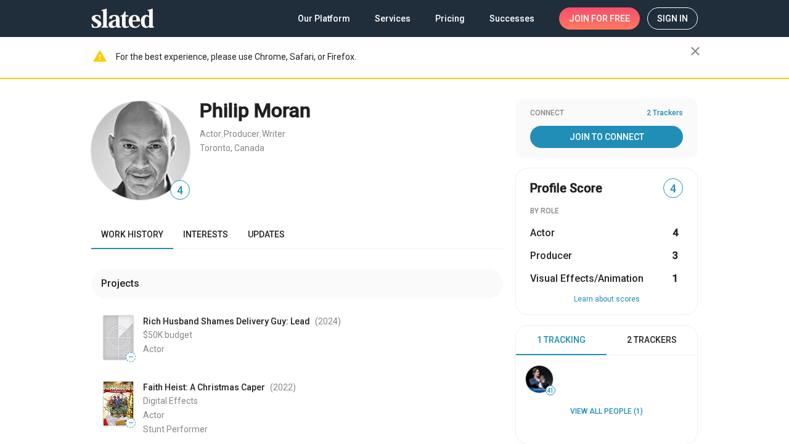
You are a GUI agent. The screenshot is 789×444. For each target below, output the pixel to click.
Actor (210, 134)
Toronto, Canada (232, 148)
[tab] (561, 340)
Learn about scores (607, 299)
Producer (242, 134)
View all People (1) (606, 411)
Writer (273, 134)
